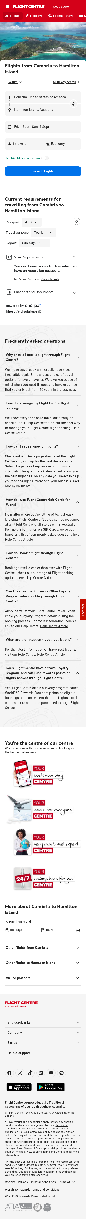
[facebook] (9, 1073)
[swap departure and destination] (73, 103)
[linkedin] (40, 1073)
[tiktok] (30, 1073)
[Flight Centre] (29, 6)
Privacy (23, 1182)
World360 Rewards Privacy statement (30, 1196)
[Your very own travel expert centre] (43, 843)
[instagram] (19, 1073)
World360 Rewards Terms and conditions (32, 1189)
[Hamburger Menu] (8, 7)
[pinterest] (61, 1073)
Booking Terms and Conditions (50, 1151)
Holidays (36, 15)
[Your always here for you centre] (43, 878)
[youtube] (51, 1073)
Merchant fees (32, 1148)
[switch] (44, 159)
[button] (24, 144)
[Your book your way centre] (43, 775)
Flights (14, 15)
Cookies (10, 1182)
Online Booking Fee (28, 1141)
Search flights (43, 171)
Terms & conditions (43, 1182)
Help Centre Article (19, 539)
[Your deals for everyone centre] (43, 809)
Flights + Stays (63, 15)
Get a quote (61, 6)
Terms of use (66, 1182)
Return (13, 82)
